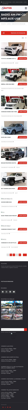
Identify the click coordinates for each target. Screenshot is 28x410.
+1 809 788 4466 (5, 3)
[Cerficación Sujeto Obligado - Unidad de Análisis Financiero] (14, 336)
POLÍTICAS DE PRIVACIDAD (7, 281)
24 (20, 254)
